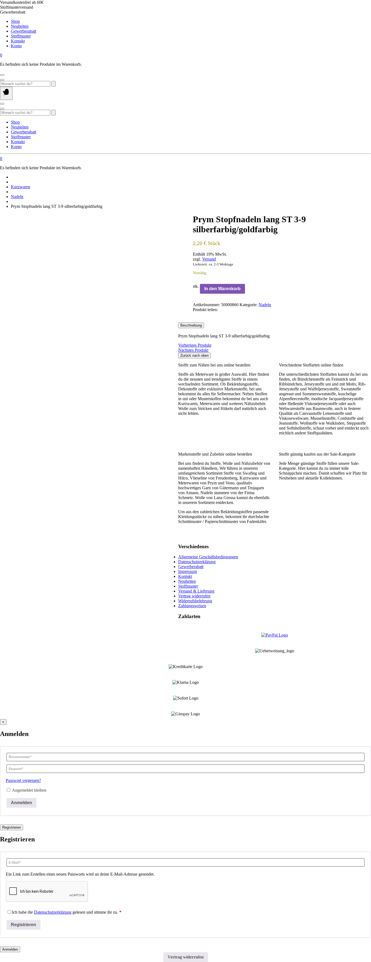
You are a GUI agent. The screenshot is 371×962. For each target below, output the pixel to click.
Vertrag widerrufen (194, 596)
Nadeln (17, 196)
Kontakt (18, 41)
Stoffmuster (21, 36)
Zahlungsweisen (192, 605)
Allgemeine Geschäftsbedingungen (208, 556)
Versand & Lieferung (196, 591)
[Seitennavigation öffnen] (6, 93)
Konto (16, 45)
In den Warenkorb (222, 288)
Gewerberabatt (23, 31)
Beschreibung (191, 325)
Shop (15, 21)
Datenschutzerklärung (197, 561)
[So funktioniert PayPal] (274, 635)
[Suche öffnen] (2, 80)
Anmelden (21, 802)
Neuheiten (20, 26)
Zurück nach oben (194, 355)
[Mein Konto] (2, 75)
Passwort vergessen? (23, 780)
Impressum (187, 571)
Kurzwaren (20, 186)
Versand (209, 259)
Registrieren (11, 827)
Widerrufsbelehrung (195, 600)
